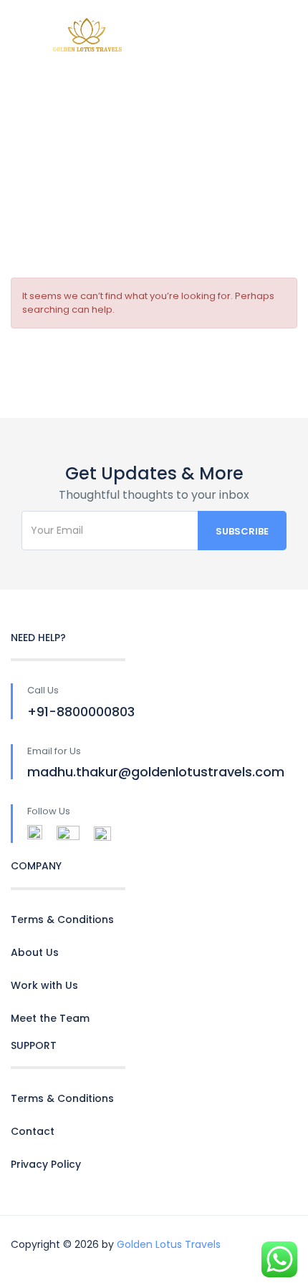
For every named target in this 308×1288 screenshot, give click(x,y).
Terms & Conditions (62, 919)
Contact (32, 1131)
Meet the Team (50, 1018)
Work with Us (44, 985)
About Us (35, 952)
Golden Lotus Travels (169, 1244)
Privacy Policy (46, 1164)
